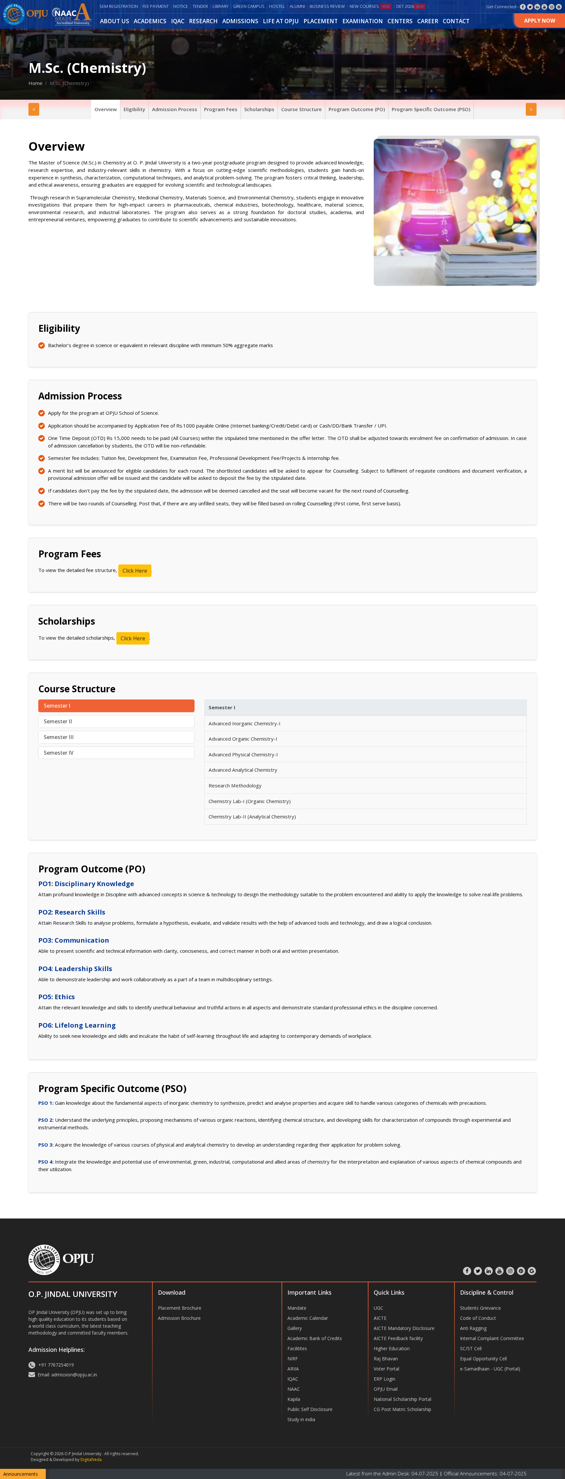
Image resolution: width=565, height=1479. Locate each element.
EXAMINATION (362, 21)
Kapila (293, 1399)
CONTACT (456, 21)
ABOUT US (114, 21)
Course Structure (301, 109)
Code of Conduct (478, 1318)
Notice (180, 6)
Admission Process (174, 109)
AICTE (380, 1318)
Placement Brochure (179, 1308)
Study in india (301, 1419)
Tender (200, 6)
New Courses (370, 6)
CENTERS (400, 21)
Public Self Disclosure (310, 1409)
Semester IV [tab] (59, 752)
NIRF (292, 1358)
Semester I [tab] (57, 705)
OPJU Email (386, 1389)
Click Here (135, 570)
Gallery (294, 1328)
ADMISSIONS (240, 21)
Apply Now (539, 20)
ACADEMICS (150, 21)
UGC (378, 1308)
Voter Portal (386, 1369)
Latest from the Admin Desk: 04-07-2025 (341, 1473)
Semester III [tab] (59, 737)
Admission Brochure (179, 1318)
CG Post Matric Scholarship (402, 1409)
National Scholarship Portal (402, 1399)
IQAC (177, 21)
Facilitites (297, 1348)
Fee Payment (156, 6)
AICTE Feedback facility (398, 1338)
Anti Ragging (473, 1328)
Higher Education (392, 1348)
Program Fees (220, 109)
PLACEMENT (320, 21)
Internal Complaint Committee (492, 1338)
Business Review (327, 6)
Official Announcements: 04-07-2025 (433, 1473)
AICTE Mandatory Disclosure (404, 1328)
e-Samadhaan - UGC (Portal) (490, 1369)
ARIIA (293, 1369)
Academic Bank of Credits (314, 1338)
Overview (105, 109)
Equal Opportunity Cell (483, 1358)
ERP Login (384, 1379)
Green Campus (249, 6)
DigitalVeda (91, 1459)
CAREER (427, 21)
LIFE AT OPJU (281, 21)
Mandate (296, 1308)
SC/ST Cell (471, 1348)
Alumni (297, 6)
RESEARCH (203, 21)
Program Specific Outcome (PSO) (431, 109)
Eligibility (134, 109)
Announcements (20, 1474)
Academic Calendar (307, 1318)
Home (35, 83)
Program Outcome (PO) (357, 109)
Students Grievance (480, 1308)
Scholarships (259, 109)
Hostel (277, 6)
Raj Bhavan (386, 1358)
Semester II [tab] (58, 721)
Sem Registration (118, 6)
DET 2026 (410, 6)
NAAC (293, 1389)
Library (221, 6)
